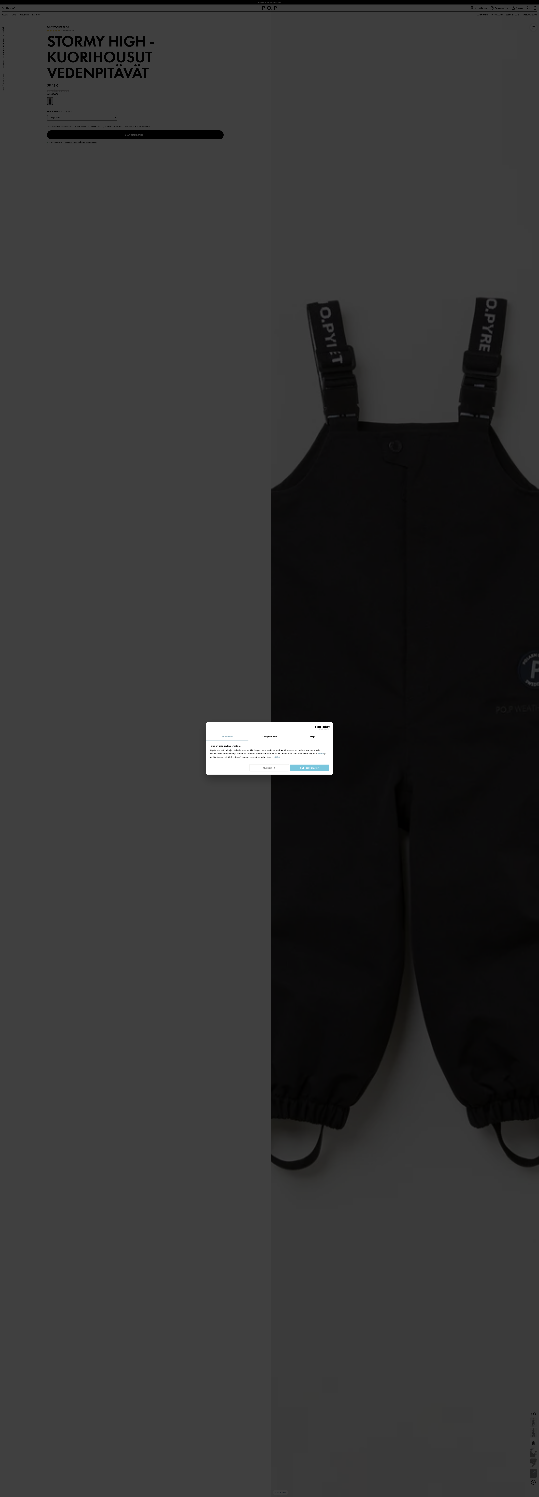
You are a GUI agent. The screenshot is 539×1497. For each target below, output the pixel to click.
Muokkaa (267, 768)
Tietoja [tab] (311, 736)
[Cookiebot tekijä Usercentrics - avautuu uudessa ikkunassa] (317, 727)
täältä (321, 753)
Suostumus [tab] (227, 736)
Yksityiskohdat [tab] (269, 736)
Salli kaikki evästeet (309, 768)
